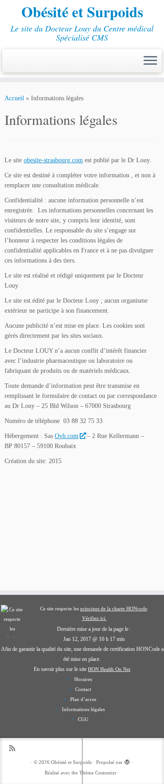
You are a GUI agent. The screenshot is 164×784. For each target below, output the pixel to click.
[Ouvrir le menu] (150, 61)
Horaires (83, 679)
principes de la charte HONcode (113, 608)
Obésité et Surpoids (82, 12)
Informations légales (83, 709)
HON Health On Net (109, 669)
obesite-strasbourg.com (53, 160)
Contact (83, 689)
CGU (83, 719)
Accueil (14, 98)
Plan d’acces (83, 699)
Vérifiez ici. (94, 618)
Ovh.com (66, 436)
